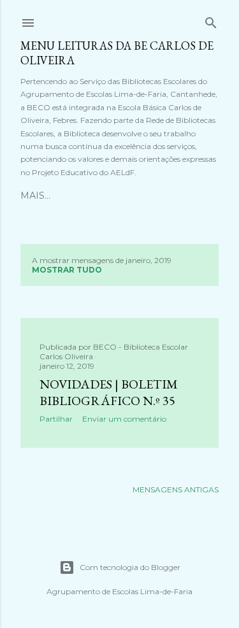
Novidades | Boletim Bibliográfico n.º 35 (109, 392)
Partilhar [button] (56, 419)
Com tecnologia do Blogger (130, 567)
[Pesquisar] (211, 20)
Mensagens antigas (176, 489)
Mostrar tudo (67, 270)
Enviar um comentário (124, 419)
